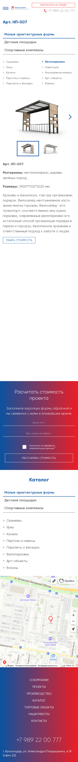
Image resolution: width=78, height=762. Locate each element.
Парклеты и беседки (19, 83)
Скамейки (12, 61)
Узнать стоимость (19, 240)
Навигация (51, 67)
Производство (39, 693)
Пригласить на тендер (53, 5)
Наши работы (39, 714)
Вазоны (49, 83)
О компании (39, 680)
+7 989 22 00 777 (61, 11)
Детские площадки (20, 42)
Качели (10, 72)
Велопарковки (55, 61)
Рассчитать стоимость (39, 457)
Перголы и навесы (18, 78)
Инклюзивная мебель (58, 72)
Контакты (39, 721)
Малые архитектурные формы (29, 34)
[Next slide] (70, 116)
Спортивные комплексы (23, 50)
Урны (9, 67)
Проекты (39, 687)
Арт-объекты (53, 78)
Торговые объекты (39, 707)
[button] (28, 148)
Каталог (39, 700)
